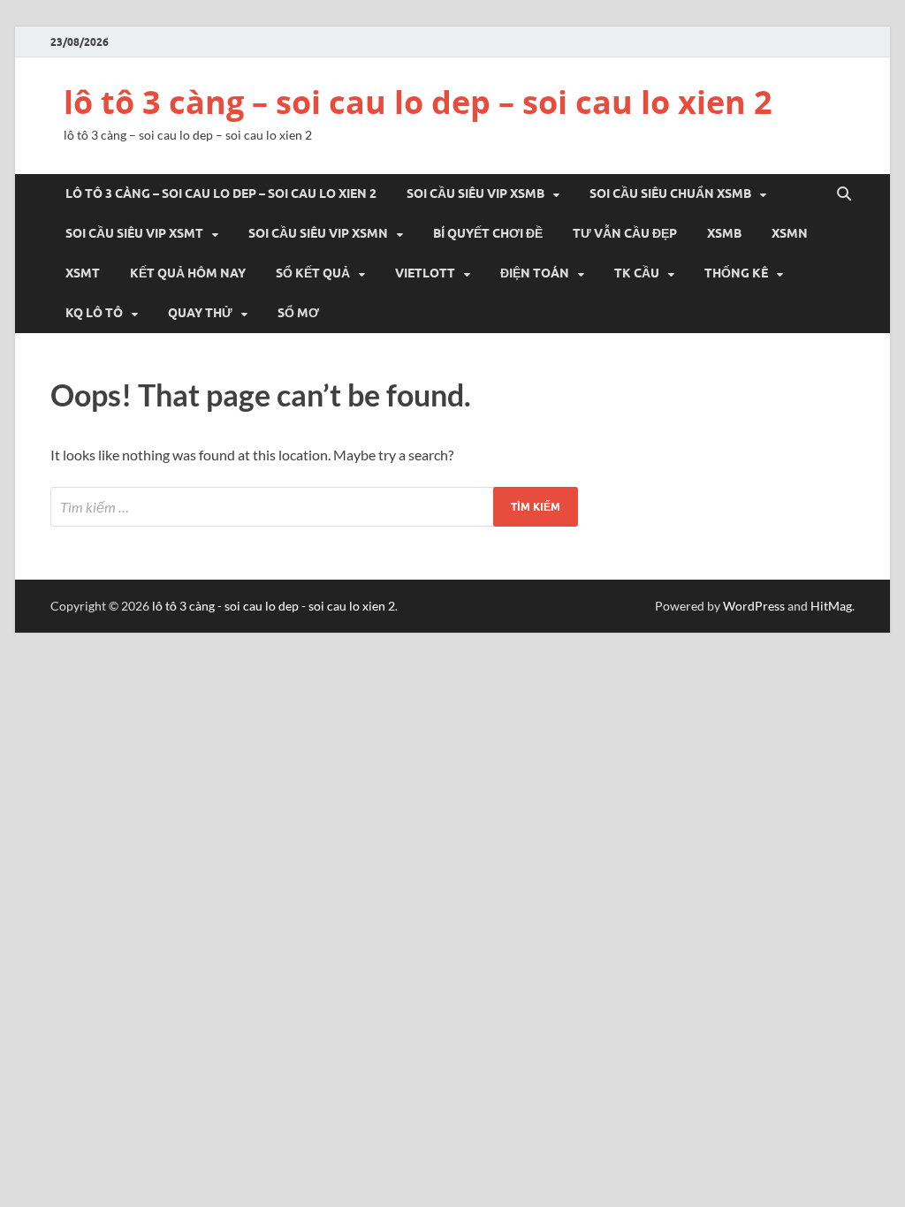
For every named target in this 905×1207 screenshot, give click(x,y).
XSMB (724, 233)
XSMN (790, 233)
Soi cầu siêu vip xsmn (318, 233)
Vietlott (425, 273)
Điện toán (534, 273)
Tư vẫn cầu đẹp (625, 233)
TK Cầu (636, 273)
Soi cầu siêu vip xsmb (475, 193)
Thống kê (736, 273)
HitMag (831, 605)
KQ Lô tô (94, 313)
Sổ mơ (298, 313)
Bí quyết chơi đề (488, 233)
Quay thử (200, 313)
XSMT (82, 273)
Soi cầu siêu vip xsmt (134, 233)
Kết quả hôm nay (188, 273)
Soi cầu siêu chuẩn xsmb (670, 193)
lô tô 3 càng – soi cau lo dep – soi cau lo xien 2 (418, 102)
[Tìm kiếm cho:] (314, 507)
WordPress (754, 605)
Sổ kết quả (313, 273)
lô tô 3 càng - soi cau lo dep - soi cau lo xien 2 (273, 605)
